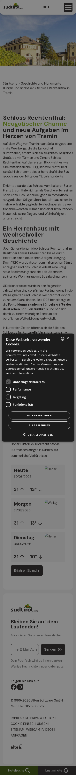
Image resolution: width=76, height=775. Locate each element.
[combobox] (62, 339)
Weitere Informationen (20, 373)
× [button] (67, 338)
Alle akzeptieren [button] (39, 415)
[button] (38, 434)
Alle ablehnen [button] (39, 425)
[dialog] (38, 387)
